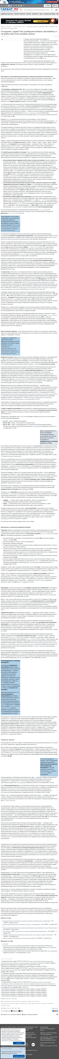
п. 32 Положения (22, 603)
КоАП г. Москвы (40, 646)
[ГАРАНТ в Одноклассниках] (19, 6)
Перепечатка (55, 1008)
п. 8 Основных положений (14, 789)
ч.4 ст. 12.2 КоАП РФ (18, 213)
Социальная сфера (49, 14)
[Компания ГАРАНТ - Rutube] (21, 6)
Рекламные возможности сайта (48, 1040)
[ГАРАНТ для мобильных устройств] (4, 6)
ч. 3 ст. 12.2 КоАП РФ (22, 203)
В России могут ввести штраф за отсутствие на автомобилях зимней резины (24, 931)
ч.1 (9, 213)
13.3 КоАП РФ (45, 107)
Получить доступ (19, 1056)
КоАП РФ (5, 944)
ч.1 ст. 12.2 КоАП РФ (38, 247)
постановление (14, 577)
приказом (23, 604)
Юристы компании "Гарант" (14, 1008)
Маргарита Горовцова (11, 998)
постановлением (41, 114)
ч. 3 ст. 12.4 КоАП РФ (17, 637)
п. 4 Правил (21, 654)
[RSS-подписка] (23, 6)
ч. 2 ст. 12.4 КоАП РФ (32, 639)
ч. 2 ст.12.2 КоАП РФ (41, 188)
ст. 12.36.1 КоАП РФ (9, 800)
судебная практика (36, 1003)
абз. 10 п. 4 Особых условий (32, 113)
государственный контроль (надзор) (10, 1003)
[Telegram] (57, 1011)
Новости (15, 1011)
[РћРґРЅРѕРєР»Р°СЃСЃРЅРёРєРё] (55, 1011)
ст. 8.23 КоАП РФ (15, 752)
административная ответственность (31, 1001)
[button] (56, 9)
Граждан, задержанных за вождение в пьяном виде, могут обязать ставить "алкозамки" (28, 935)
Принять (18, 1043)
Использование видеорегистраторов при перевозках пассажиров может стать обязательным (30, 928)
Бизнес (29, 14)
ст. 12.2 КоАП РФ (13, 176)
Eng (56, 5)
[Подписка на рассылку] (2, 6)
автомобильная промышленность (12, 1001)
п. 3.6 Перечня (14, 494)
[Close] (24, 1048)
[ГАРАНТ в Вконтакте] (6, 6)
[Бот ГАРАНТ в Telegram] (16, 6)
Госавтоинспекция (5, 1005)
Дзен (21, 1011)
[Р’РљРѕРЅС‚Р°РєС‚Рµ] (53, 1011)
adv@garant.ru (49, 1038)
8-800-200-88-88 (44, 1027)
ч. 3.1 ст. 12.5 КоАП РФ (47, 533)
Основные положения (9, 945)
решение (42, 580)
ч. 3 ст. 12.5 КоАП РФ (39, 477)
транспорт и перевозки (47, 1003)
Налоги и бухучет (19, 14)
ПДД (29, 1003)
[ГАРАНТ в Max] (11, 6)
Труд (40, 14)
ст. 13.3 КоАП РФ (23, 107)
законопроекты (23, 1003)
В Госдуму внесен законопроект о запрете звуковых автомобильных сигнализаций (26, 921)
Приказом (22, 657)
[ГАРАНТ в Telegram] (14, 6)
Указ (33, 277)
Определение (5, 518)
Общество (55, 36)
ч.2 (11, 213)
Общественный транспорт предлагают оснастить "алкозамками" (21, 924)
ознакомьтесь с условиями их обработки (11, 1040)
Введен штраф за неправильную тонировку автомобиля (19, 938)
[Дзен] (9, 5)
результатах (43, 772)
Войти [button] (48, 5)
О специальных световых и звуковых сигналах (40, 282)
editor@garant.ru (47, 1034)
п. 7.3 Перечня (18, 379)
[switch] (21, 9)
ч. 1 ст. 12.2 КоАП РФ (25, 254)
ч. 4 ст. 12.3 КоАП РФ (17, 207)
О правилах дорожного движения (27, 381)
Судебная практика (7, 14)
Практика (35, 14)
